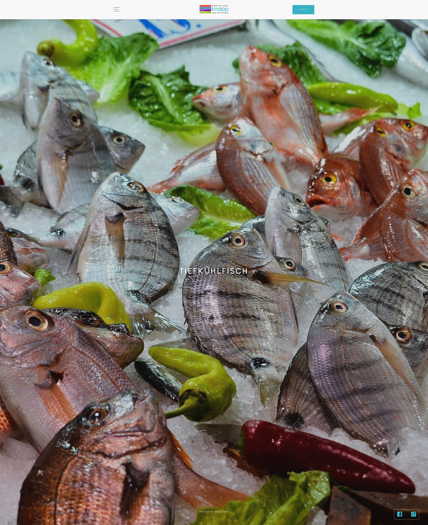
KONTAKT (303, 9)
